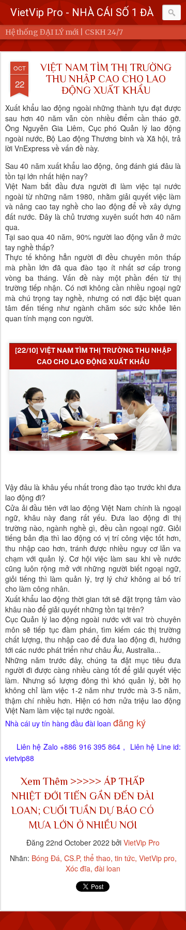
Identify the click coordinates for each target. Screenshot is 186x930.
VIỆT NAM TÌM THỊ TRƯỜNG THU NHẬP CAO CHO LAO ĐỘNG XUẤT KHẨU (106, 79)
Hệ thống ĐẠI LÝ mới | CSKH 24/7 (64, 32)
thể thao (97, 858)
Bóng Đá (46, 858)
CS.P (72, 858)
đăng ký (129, 722)
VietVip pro (157, 858)
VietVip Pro (141, 842)
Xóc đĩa (78, 868)
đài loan (107, 868)
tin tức (125, 858)
